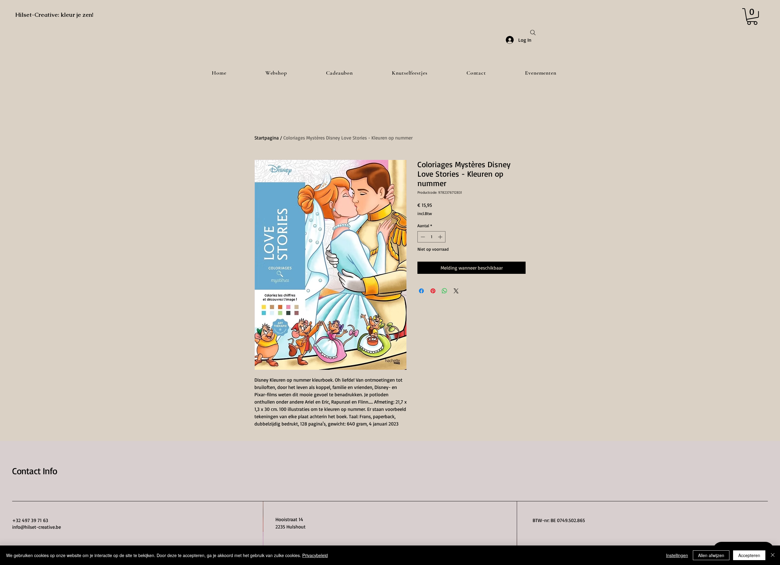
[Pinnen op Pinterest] (433, 291)
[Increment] (441, 236)
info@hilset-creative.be (36, 527)
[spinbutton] (431, 236)
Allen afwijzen (711, 555)
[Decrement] (422, 236)
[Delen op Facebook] (421, 291)
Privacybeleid (315, 555)
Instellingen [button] (677, 555)
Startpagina (266, 138)
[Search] (532, 32)
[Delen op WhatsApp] (444, 291)
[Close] (772, 555)
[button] (752, 16)
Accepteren (749, 555)
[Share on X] (456, 291)
